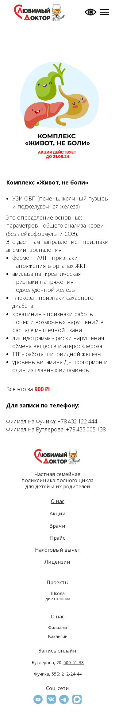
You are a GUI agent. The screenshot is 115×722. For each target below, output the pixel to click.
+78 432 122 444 (77, 421)
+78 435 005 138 (86, 429)
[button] (77, 699)
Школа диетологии (57, 595)
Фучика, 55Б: (58, 674)
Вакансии (57, 636)
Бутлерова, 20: (58, 662)
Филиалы (57, 627)
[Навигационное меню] (104, 12)
